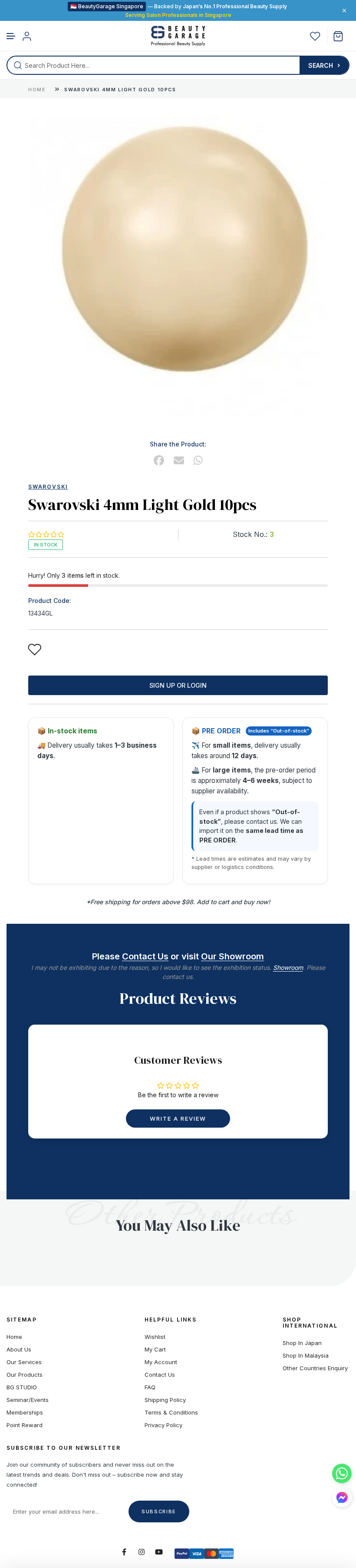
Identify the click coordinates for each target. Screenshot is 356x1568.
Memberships (25, 1412)
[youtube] (159, 1552)
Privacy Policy (163, 1425)
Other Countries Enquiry (315, 1368)
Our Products (25, 1375)
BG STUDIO (22, 1387)
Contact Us (145, 956)
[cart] (341, 36)
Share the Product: (178, 444)
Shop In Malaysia (306, 1355)
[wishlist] (315, 36)
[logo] (178, 36)
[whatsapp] (198, 460)
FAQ (150, 1387)
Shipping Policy (165, 1400)
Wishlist (155, 1337)
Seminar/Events (28, 1400)
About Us (19, 1349)
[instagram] (141, 1552)
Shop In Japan (302, 1343)
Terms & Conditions (171, 1412)
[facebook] (159, 460)
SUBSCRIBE (159, 1511)
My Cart (155, 1349)
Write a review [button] (178, 1118)
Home (37, 90)
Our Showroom (232, 956)
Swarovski (48, 486)
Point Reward (25, 1425)
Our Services (24, 1362)
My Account (161, 1362)
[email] (179, 460)
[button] (11, 36)
